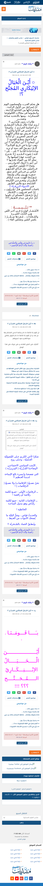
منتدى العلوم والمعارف (15, 38)
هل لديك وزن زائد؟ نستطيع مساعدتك (26, 388)
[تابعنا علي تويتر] (26, 878)
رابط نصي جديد (35, 849)
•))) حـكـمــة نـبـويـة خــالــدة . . (30, 272)
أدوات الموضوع (8, 55)
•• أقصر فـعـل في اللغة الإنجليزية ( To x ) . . (25, 284)
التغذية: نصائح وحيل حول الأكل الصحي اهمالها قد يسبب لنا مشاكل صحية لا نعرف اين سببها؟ (22, 369)
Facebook (10, 768)
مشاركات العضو (12, 259)
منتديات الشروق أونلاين (32, 38)
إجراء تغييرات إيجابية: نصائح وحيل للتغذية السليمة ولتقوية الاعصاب (22, 384)
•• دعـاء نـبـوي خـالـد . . (32, 269)
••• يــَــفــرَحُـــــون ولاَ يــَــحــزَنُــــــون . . (29, 281)
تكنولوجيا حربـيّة (21, 780)
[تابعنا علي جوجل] (21, 878)
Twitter (11, 764)
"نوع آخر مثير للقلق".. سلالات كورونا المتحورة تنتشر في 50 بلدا (22, 378)
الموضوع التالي (16, 789)
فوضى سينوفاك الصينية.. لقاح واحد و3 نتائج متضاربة (21, 374)
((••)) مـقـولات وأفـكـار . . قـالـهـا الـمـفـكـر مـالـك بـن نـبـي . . (21, 277)
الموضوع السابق (26, 789)
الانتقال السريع (21, 813)
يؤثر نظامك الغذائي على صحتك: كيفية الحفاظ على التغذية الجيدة (22, 393)
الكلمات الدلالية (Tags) (31, 776)
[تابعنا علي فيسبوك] (31, 878)
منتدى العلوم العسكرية (32, 40)
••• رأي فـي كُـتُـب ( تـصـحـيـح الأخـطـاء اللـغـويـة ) (24, 287)
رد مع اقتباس (21, 304)
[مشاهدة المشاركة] (9, 432)
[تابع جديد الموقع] (12, 878)
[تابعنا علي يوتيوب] (17, 878)
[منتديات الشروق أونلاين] (34, 11)
